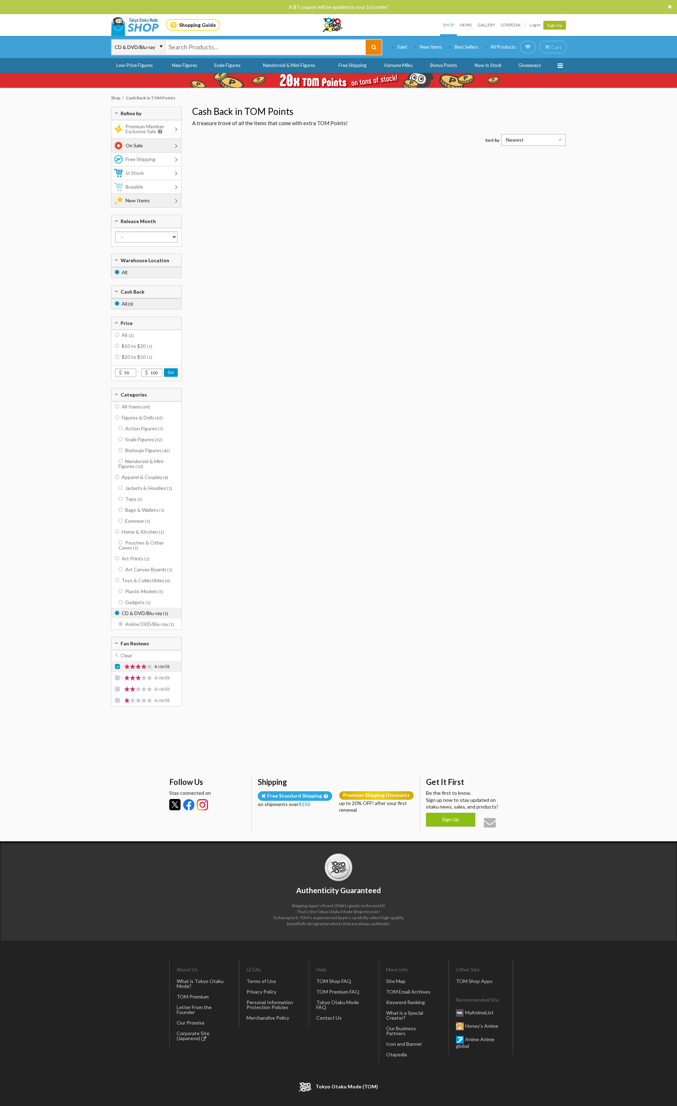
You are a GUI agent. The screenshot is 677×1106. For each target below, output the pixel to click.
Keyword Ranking (405, 1002)
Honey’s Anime (481, 1026)
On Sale (134, 145)
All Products (503, 47)
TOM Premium (193, 997)
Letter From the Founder (194, 1009)
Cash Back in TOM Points (242, 111)
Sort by (492, 140)
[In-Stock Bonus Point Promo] (338, 80)
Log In (535, 24)
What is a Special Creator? (404, 1015)
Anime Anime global (475, 1042)
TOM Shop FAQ (333, 981)
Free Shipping (352, 65)
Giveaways (529, 65)
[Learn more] (159, 132)
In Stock (135, 173)
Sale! (402, 47)
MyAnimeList (479, 1012)
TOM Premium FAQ (337, 992)
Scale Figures (227, 65)
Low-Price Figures (134, 65)
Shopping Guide (197, 25)
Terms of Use (261, 981)
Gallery (486, 24)
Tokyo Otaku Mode (333, 25)
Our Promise (191, 1023)
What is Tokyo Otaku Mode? (200, 983)
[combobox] (265, 47)
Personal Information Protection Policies (269, 1004)
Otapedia (510, 24)
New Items (431, 47)
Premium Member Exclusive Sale (145, 128)
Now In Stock (488, 65)
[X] (175, 804)
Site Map (395, 981)
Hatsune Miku (398, 65)
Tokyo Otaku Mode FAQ (337, 1004)
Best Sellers (466, 47)
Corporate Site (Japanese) (193, 1035)
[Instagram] (202, 804)
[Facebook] (188, 804)
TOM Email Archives (408, 992)
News (466, 24)
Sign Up (554, 25)
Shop (448, 24)
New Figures (184, 65)
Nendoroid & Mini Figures (289, 65)
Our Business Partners (401, 1030)
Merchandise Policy (267, 1018)
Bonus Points (443, 65)
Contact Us (329, 1018)
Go (171, 372)
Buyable (134, 187)
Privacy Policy (261, 992)
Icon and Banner (404, 1044)
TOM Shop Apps (474, 981)
